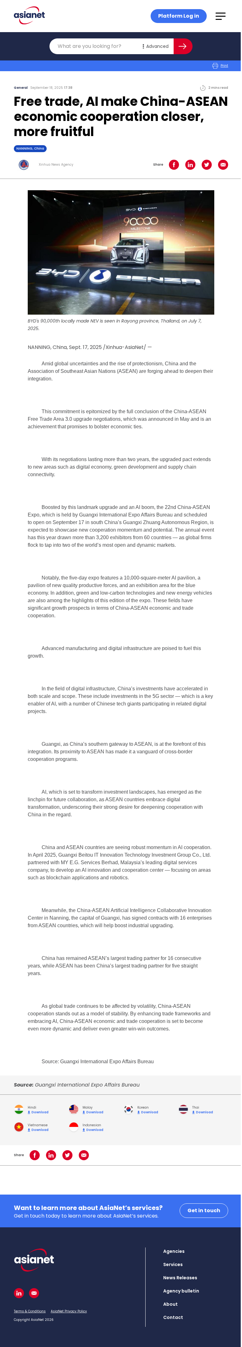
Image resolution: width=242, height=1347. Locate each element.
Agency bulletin (181, 1291)
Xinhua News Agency (56, 165)
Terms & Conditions (30, 1311)
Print (224, 65)
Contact (173, 1317)
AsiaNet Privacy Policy (69, 1311)
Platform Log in (178, 16)
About (170, 1304)
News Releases (180, 1278)
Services (173, 1264)
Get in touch (203, 1210)
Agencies (174, 1251)
